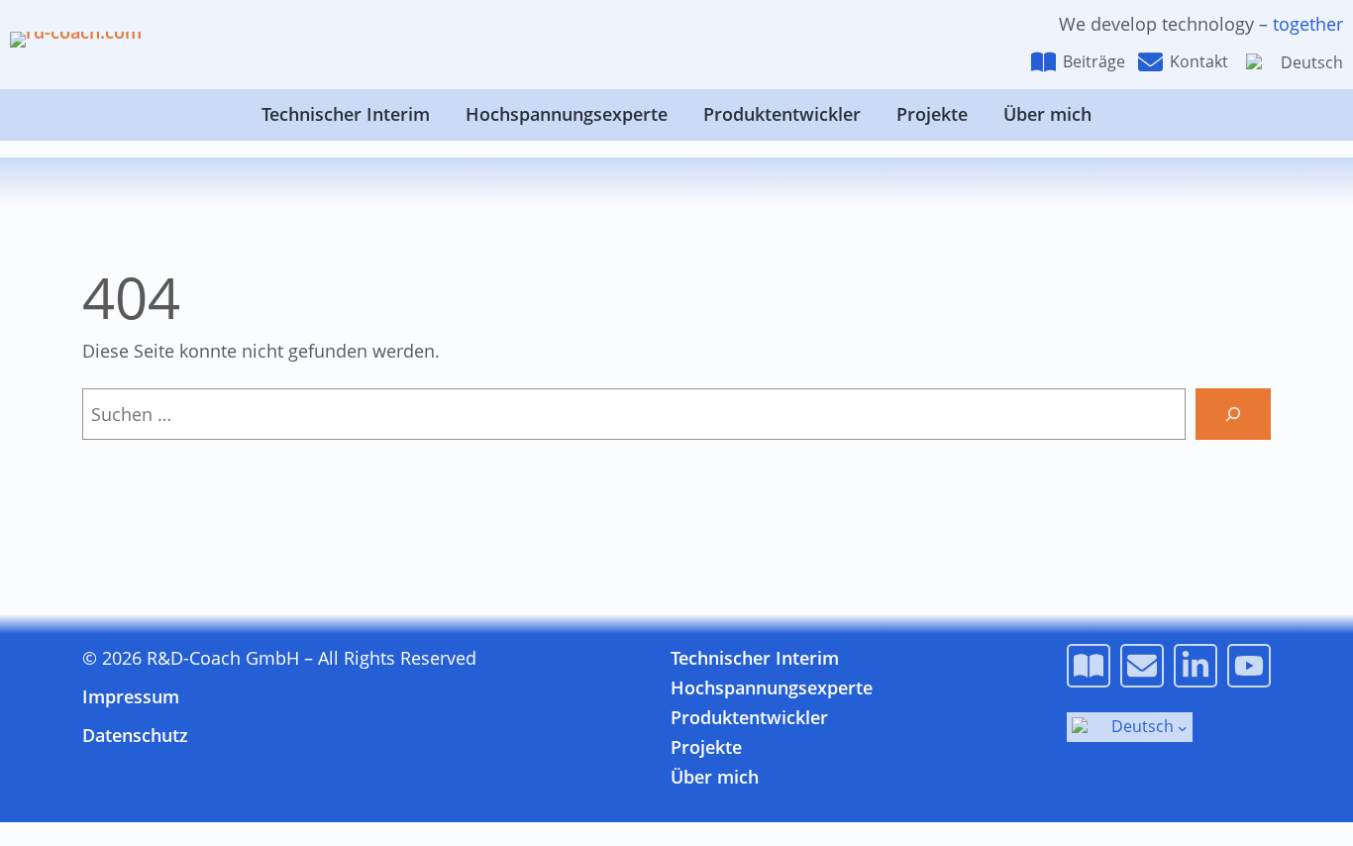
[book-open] (1043, 62)
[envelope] (1150, 62)
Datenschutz (135, 735)
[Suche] (1233, 414)
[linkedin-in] (1195, 665)
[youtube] (1249, 665)
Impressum (130, 696)
